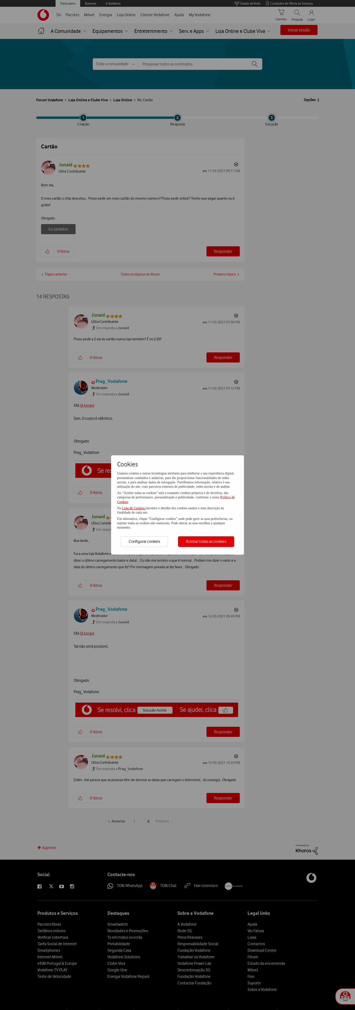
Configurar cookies (144, 541)
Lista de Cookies (134, 508)
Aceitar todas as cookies (206, 541)
